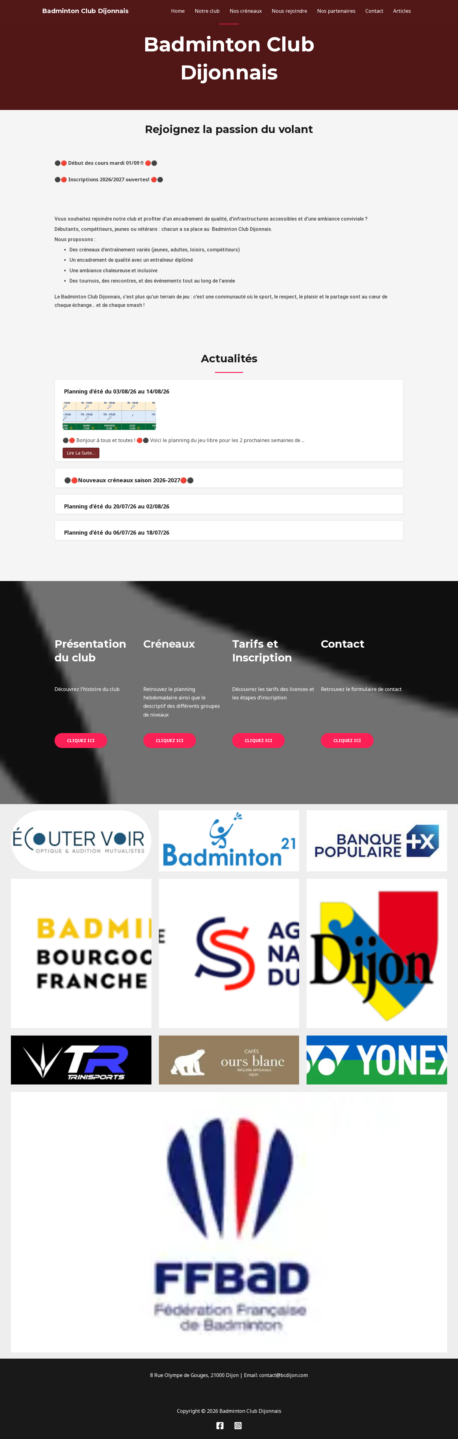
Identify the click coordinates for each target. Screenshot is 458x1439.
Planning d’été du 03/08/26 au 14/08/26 (116, 391)
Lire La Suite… (81, 453)
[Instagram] (238, 1425)
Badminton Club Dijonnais (85, 11)
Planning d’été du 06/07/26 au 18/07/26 (116, 532)
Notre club (207, 10)
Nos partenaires (336, 10)
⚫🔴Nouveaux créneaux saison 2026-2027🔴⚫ (129, 480)
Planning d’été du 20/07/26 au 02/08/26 (116, 506)
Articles (402, 10)
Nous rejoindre (289, 10)
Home (178, 10)
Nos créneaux (246, 10)
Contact (374, 10)
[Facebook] (220, 1425)
